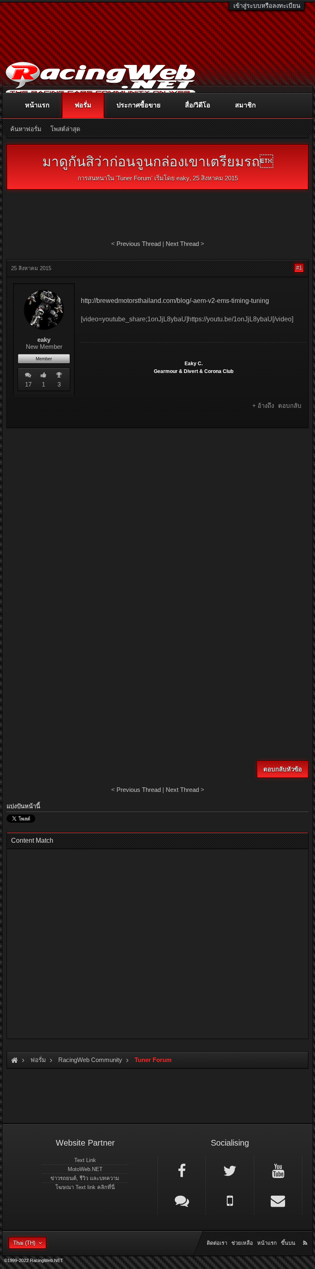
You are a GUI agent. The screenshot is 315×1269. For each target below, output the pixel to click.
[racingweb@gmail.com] (278, 1200)
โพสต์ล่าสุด (65, 128)
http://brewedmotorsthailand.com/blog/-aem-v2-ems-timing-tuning (175, 300)
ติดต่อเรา (217, 1243)
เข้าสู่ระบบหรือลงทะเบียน (266, 5)
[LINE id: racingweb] (181, 1200)
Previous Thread (138, 243)
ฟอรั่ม (83, 105)
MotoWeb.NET (85, 1169)
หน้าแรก (37, 105)
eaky (182, 178)
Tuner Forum (134, 178)
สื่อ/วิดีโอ (197, 105)
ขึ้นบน (288, 1243)
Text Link (85, 1160)
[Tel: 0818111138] (229, 1200)
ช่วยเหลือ (242, 1243)
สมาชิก (245, 105)
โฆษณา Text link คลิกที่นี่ (85, 1187)
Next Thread (182, 243)
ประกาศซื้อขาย (138, 105)
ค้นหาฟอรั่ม (25, 128)
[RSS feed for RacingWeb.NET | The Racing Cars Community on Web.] (306, 1234)
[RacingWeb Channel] (278, 1170)
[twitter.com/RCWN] (229, 1170)
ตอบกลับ (289, 405)
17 (28, 384)
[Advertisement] (157, 493)
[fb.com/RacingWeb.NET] (181, 1170)
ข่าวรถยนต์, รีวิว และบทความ (84, 1178)
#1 (299, 268)
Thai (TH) (24, 1243)
